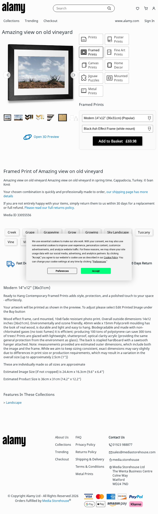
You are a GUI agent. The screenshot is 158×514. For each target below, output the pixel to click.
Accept (96, 271)
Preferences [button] (99, 261)
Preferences (62, 271)
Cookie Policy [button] (111, 257)
